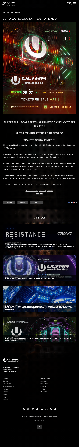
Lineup (5, 378)
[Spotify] (50, 409)
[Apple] (55, 409)
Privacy (36, 420)
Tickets (5, 381)
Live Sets (6, 389)
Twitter (50, 191)
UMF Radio (43, 392)
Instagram (39, 194)
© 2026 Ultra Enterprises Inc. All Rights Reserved (39, 416)
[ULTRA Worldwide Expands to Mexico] (39, 114)
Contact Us (7, 400)
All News (22, 202)
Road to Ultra (44, 381)
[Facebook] (24, 409)
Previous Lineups (9, 386)
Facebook (42, 191)
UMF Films (43, 386)
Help (4, 397)
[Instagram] (28, 409)
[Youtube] (42, 409)
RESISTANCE (44, 384)
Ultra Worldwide (45, 378)
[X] (33, 409)
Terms (43, 420)
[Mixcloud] (46, 409)
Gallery (5, 392)
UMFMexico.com (57, 185)
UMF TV (42, 389)
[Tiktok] (37, 409)
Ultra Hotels (7, 384)
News (5, 394)
